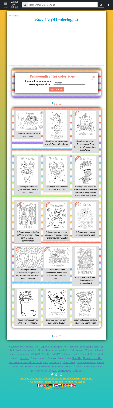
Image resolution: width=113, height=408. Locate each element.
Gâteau (77, 370)
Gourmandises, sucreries (21, 346)
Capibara (45, 346)
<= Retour (13, 15)
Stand (61, 358)
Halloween (26, 366)
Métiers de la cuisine (26, 350)
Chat (45, 362)
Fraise (66, 350)
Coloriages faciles (71, 354)
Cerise (78, 366)
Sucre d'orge (55, 362)
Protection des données (55, 381)
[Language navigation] (108, 5)
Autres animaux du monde (25, 362)
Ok (101, 4)
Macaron (42, 358)
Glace (68, 358)
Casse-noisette (92, 358)
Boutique (57, 346)
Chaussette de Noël (86, 362)
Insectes (59, 366)
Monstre (89, 350)
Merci (100, 354)
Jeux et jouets (90, 366)
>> (60, 103)
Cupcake (52, 358)
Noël (66, 346)
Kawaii (100, 362)
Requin (14, 358)
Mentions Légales (76, 381)
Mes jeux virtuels (84, 378)
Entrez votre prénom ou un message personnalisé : (38, 83)
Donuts (56, 354)
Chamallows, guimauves (56, 370)
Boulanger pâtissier (89, 346)
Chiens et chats (45, 350)
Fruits (33, 358)
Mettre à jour (57, 89)
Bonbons (74, 346)
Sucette (77, 358)
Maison (58, 350)
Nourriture (69, 362)
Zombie (24, 358)
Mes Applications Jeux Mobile (35, 378)
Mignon (68, 366)
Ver (37, 346)
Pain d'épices (77, 350)
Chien (93, 354)
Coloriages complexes (43, 366)
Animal (35, 354)
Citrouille (45, 354)
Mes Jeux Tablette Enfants (63, 378)
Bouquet (85, 354)
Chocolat (14, 366)
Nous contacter (35, 381)
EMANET (48, 388)
